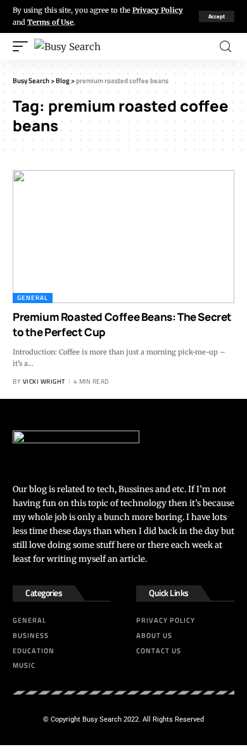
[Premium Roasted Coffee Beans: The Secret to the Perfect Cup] (123, 236)
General (32, 297)
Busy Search (102, 719)
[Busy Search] (67, 46)
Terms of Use (50, 22)
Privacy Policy (157, 10)
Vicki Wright (44, 381)
